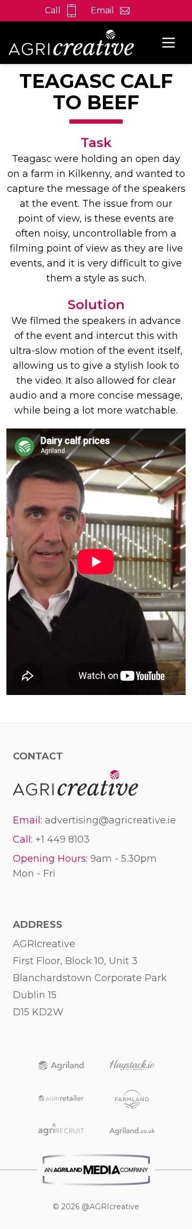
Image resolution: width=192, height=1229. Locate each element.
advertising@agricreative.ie (110, 820)
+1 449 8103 (62, 839)
